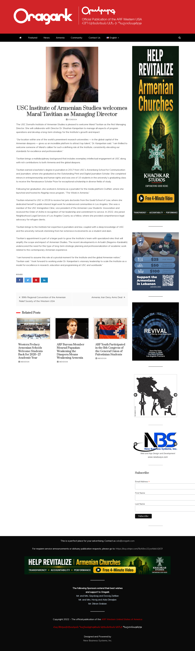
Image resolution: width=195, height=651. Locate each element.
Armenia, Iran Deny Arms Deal (107, 297)
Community (76, 37)
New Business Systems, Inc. (97, 640)
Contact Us (94, 37)
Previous (136, 395)
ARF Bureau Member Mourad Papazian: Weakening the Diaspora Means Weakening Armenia (70, 351)
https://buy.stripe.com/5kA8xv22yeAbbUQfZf (139, 548)
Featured (32, 37)
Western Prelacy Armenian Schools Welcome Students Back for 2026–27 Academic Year (30, 351)
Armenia (60, 37)
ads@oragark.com (125, 540)
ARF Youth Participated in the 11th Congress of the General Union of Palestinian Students (110, 349)
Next (175, 395)
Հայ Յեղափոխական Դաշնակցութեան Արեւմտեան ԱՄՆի (87, 627)
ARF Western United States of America (121, 619)
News (47, 37)
